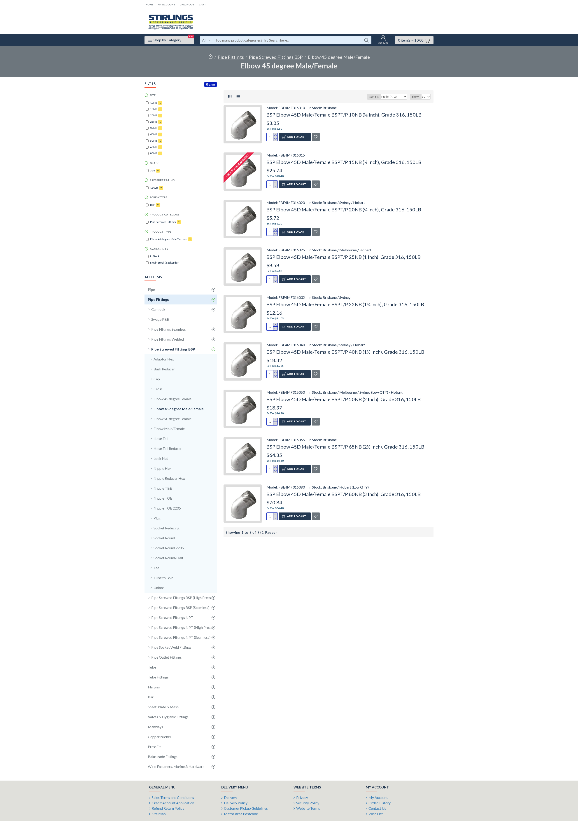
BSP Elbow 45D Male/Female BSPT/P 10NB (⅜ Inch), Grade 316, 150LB (344, 115)
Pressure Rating (162, 180)
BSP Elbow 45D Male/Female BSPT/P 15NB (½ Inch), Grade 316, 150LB (343, 162)
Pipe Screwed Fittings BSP (276, 57)
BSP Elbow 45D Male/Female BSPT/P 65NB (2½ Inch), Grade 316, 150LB (345, 447)
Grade (154, 163)
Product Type (160, 231)
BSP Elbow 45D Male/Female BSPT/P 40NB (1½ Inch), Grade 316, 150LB (345, 352)
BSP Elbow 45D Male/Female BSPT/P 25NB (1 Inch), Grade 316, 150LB (343, 257)
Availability (159, 248)
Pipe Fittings (231, 57)
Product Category (164, 214)
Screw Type (158, 197)
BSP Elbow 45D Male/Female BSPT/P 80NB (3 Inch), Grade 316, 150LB (343, 494)
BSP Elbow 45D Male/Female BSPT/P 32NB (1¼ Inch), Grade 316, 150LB (345, 304)
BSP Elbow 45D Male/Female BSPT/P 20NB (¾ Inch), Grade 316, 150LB (343, 209)
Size (153, 95)
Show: (415, 96)
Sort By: (374, 96)
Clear (212, 84)
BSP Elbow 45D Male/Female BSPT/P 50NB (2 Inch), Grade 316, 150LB (343, 399)
